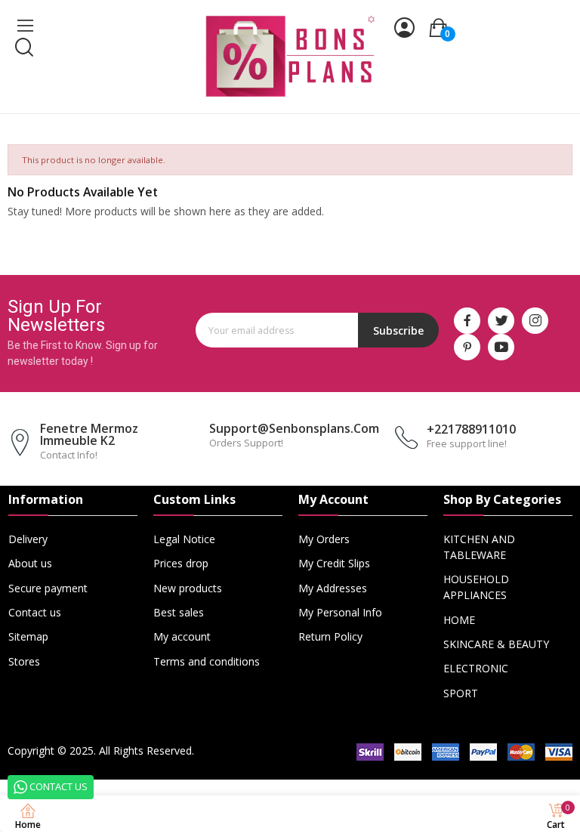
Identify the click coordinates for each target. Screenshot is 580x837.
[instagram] (535, 320)
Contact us (34, 612)
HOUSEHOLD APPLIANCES (476, 587)
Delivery (28, 539)
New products (187, 588)
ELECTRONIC (475, 668)
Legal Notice (184, 539)
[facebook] (467, 320)
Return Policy (330, 636)
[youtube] (501, 347)
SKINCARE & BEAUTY (496, 644)
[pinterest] (467, 347)
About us (30, 563)
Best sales (178, 612)
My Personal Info (340, 612)
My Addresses (332, 588)
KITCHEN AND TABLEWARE (479, 547)
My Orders (324, 539)
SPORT (460, 693)
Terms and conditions (206, 661)
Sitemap (28, 636)
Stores (24, 661)
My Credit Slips (334, 563)
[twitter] (501, 320)
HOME (459, 620)
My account (182, 636)
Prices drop (180, 563)
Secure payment (48, 588)
